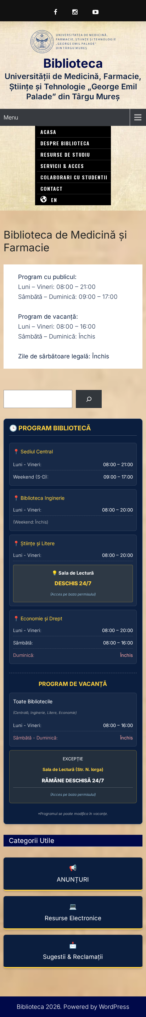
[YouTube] (93, 12)
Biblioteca (73, 63)
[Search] (89, 399)
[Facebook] (53, 12)
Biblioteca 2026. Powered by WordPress (73, 1006)
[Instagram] (72, 12)
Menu (11, 117)
